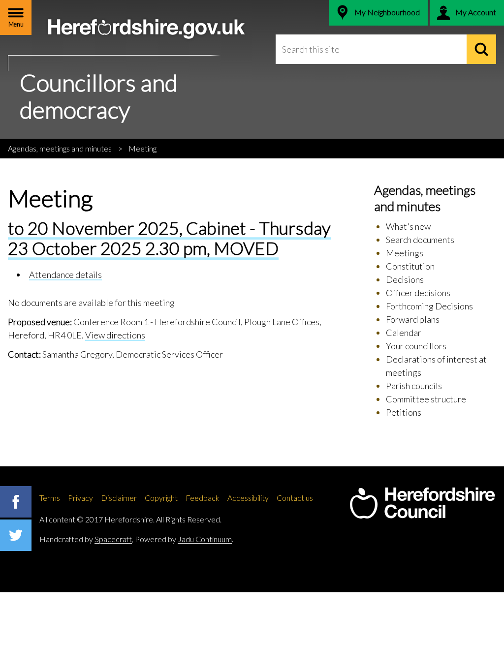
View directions (115, 335)
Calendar (403, 332)
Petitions (403, 412)
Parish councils (414, 385)
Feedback (203, 497)
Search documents (420, 239)
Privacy (80, 497)
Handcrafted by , (86, 539)
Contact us (295, 497)
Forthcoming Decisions (429, 306)
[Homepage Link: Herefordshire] (422, 503)
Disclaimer (119, 497)
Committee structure (426, 399)
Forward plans (413, 319)
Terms (49, 497)
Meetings (404, 252)
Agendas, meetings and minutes (60, 148)
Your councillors (416, 345)
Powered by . (184, 539)
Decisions (405, 279)
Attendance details (65, 274)
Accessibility (248, 497)
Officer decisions (418, 292)
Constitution (410, 266)
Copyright (161, 497)
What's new (408, 226)
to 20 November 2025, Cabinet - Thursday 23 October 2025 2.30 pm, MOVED (169, 238)
